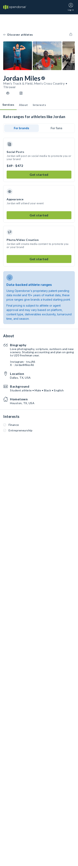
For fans (56, 128)
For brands (21, 128)
